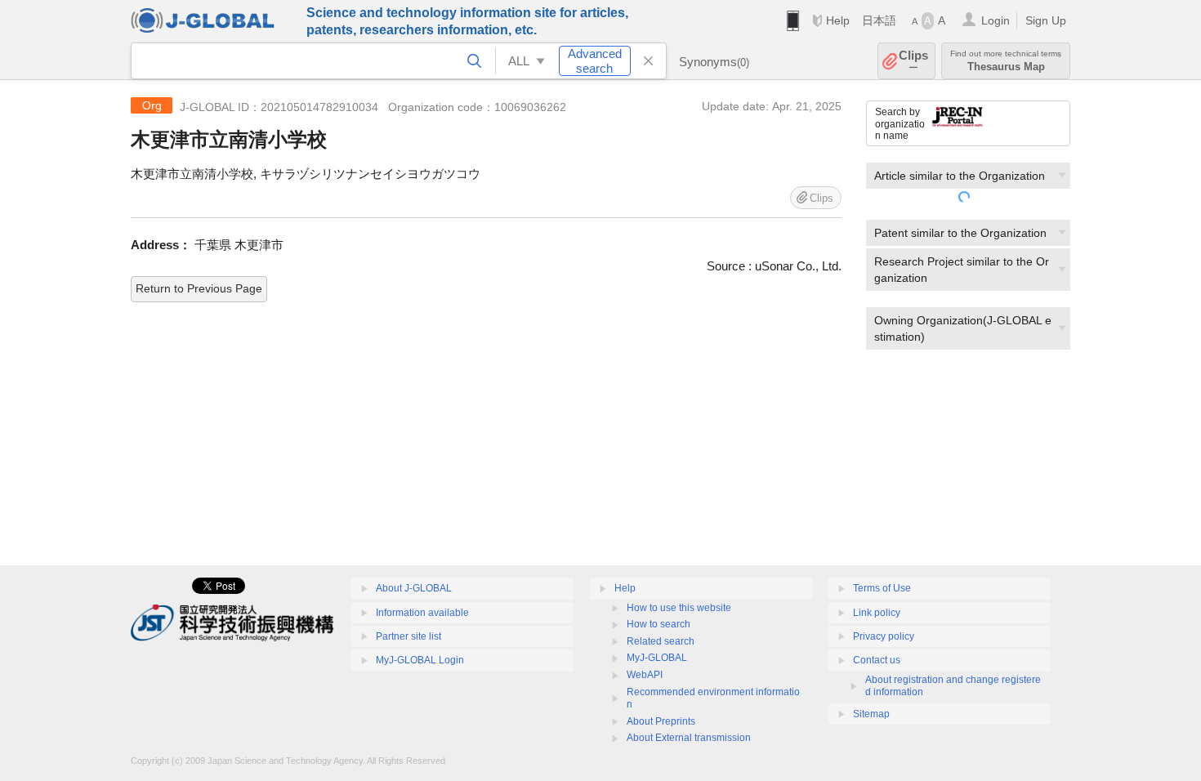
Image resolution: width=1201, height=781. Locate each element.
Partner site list (408, 636)
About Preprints (661, 721)
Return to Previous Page (199, 288)
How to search (658, 624)
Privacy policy (883, 636)
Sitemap (871, 714)
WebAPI (645, 675)
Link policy (876, 612)
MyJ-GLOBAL (657, 657)
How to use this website (679, 608)
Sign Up (1045, 20)
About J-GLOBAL (414, 588)
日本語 (879, 20)
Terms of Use (882, 588)
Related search (660, 641)
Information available (422, 612)
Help (838, 20)
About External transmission (689, 737)
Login (995, 20)
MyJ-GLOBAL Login (420, 660)
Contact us (876, 660)
